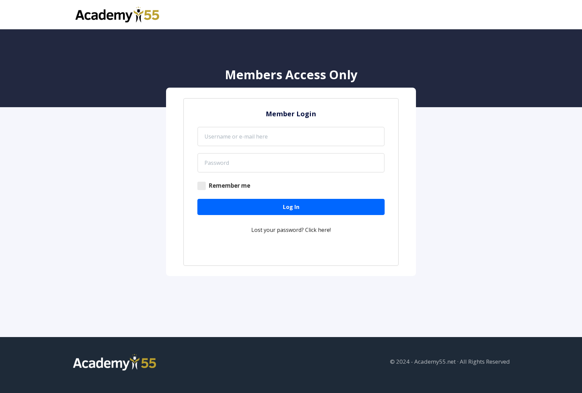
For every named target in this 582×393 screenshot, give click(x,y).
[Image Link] (117, 14)
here (324, 230)
